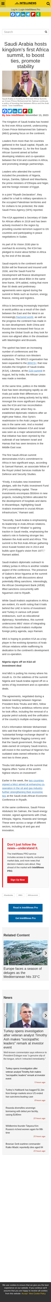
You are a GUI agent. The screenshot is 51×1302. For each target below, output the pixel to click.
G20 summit (35, 370)
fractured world (24, 317)
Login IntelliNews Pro (29, 9)
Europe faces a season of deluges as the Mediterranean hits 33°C (23, 973)
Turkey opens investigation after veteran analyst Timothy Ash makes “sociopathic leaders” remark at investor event (25, 1039)
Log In (14, 9)
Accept (25, 1293)
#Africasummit (33, 895)
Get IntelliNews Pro (25, 918)
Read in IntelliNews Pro (25, 907)
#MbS (20, 895)
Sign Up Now (18, 879)
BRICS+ (32, 363)
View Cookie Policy (37, 1293)
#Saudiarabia (8, 895)
